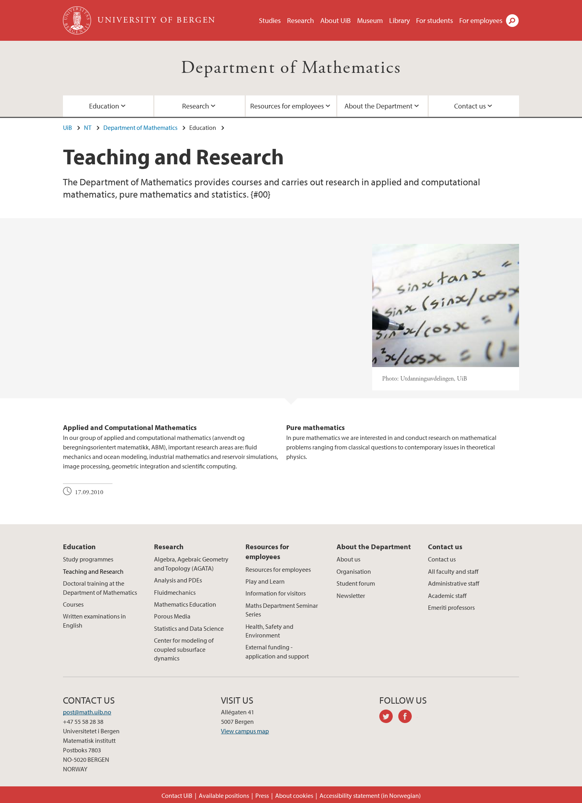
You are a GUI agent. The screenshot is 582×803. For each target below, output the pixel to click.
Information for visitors (275, 593)
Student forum (356, 583)
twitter (388, 717)
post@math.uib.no (87, 712)
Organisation (354, 571)
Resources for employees (287, 105)
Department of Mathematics (291, 68)
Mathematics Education (185, 604)
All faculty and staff (453, 571)
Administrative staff (453, 583)
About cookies (294, 795)
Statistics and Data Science (189, 628)
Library (399, 20)
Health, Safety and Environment (269, 630)
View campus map (245, 731)
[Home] (78, 20)
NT (87, 127)
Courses (73, 604)
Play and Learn (265, 581)
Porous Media (172, 616)
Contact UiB (177, 795)
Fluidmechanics (175, 592)
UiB (67, 127)
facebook (407, 717)
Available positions (224, 795)
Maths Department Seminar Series (281, 609)
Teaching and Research (93, 571)
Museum (370, 20)
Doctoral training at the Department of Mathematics (100, 587)
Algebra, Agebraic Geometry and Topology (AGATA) (191, 563)
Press (262, 795)
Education (104, 105)
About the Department (378, 105)
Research (300, 20)
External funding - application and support (277, 651)
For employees (480, 20)
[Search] (512, 21)
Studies (270, 20)
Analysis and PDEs (178, 580)
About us (348, 559)
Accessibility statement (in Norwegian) (370, 795)
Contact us (470, 105)
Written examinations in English (94, 620)
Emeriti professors (451, 607)
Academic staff (447, 595)
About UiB (335, 20)
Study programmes (88, 559)
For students (434, 20)
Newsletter (351, 595)
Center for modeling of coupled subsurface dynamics (184, 649)
